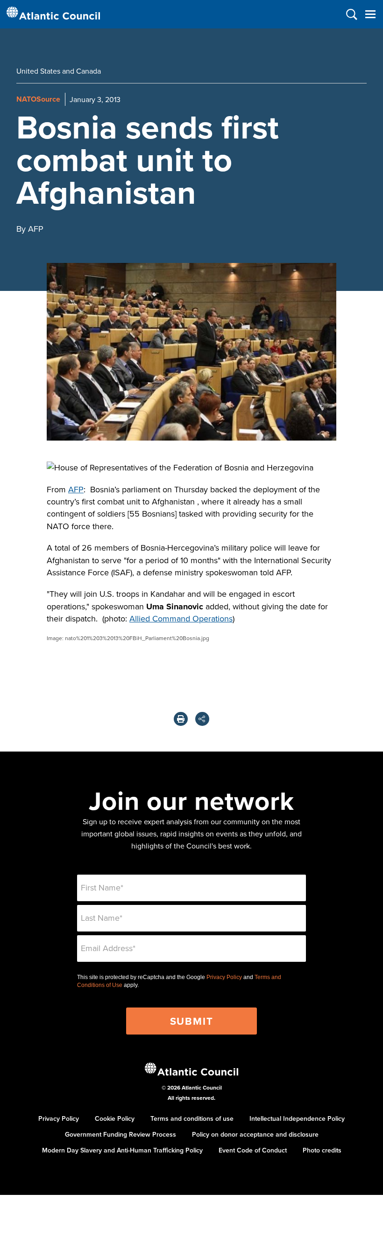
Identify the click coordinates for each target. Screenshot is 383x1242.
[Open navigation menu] (370, 14)
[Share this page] (202, 719)
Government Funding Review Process (120, 1134)
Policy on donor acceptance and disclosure (255, 1134)
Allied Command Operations (181, 618)
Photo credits (322, 1150)
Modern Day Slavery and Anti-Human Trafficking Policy (122, 1150)
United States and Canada (58, 71)
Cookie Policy (115, 1118)
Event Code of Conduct (253, 1150)
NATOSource (38, 99)
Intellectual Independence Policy (297, 1118)
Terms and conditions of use (192, 1118)
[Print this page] (181, 719)
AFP (76, 489)
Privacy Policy (224, 977)
